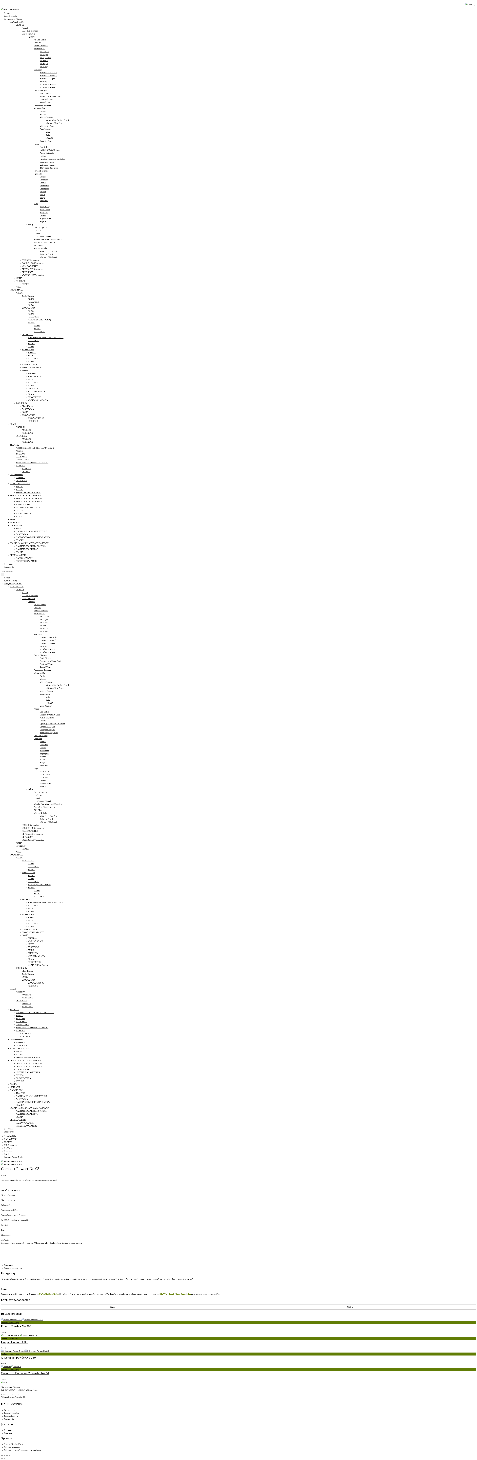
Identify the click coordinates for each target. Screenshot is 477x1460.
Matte (48, 697)
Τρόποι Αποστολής (11, 1413)
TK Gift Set (44, 616)
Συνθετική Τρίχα (46, 664)
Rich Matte (38, 810)
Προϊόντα (31, 602)
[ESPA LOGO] (470, 4)
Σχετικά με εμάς (10, 16)
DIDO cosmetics (28, 599)
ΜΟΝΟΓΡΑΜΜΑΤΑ (36, 956)
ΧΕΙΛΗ (19, 852)
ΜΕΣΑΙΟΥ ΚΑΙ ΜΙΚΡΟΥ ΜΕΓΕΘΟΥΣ (32, 1027)
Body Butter (44, 771)
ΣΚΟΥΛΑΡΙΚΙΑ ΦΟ (36, 983)
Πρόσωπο (38, 739)
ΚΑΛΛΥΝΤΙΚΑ (16, 587)
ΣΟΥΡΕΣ (19, 1054)
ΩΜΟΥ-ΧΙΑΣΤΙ (22, 1025)
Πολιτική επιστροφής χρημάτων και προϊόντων (22, 1450)
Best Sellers (44, 712)
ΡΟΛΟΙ (13, 989)
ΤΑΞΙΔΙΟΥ (20, 1019)
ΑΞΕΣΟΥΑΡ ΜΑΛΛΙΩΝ (20, 1048)
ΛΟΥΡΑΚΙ (26, 995)
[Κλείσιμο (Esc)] (9, 1455)
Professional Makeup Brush (50, 661)
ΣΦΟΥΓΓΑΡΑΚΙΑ (23, 1078)
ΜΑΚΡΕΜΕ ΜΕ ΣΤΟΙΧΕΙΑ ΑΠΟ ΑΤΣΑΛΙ (45, 902)
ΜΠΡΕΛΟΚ (15, 1087)
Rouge (42, 762)
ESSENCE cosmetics (30, 825)
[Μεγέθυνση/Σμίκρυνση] (2, 1455)
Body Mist (44, 777)
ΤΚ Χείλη (44, 631)
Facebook (8, 1430)
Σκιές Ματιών (45, 694)
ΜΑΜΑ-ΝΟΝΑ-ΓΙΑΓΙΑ (38, 965)
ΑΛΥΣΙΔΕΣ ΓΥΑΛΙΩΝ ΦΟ (27, 1114)
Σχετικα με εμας (10, 1410)
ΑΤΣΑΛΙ (19, 858)
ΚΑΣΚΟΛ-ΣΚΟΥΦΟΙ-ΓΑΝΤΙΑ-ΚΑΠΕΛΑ (33, 1102)
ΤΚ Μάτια (44, 625)
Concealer (44, 745)
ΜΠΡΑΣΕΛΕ (27, 998)
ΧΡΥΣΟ (31, 870)
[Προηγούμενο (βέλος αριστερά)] (2, 1458)
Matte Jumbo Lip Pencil (49, 816)
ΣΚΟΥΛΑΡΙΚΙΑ (28, 873)
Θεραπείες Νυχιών (47, 727)
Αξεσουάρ (38, 634)
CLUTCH (26, 1036)
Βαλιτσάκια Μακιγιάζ (48, 640)
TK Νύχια (44, 619)
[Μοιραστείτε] (7, 1455)
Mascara (43, 679)
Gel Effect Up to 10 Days (50, 715)
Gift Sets (37, 608)
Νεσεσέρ (43, 646)
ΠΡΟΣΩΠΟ (21, 846)
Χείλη (30, 789)
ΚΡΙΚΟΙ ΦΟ (33, 986)
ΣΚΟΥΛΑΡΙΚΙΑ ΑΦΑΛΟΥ (33, 932)
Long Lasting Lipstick (42, 801)
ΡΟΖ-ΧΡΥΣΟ (33, 867)
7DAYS (25, 593)
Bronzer (43, 742)
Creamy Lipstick (40, 792)
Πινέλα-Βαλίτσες (40, 736)
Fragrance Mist (46, 783)
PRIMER (25, 849)
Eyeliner (43, 676)
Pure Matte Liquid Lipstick (44, 807)
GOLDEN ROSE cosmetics (33, 828)
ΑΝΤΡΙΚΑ (20, 1042)
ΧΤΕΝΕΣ (20, 1081)
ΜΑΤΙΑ (19, 843)
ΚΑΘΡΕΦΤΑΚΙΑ (23, 1069)
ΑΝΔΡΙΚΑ (32, 938)
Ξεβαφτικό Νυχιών (47, 730)
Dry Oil (43, 780)
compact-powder (75, 1243)
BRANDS (20, 590)
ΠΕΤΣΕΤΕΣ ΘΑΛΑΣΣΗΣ (26, 1126)
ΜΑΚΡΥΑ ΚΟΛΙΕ (35, 941)
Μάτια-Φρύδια (39, 673)
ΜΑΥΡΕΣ (32, 917)
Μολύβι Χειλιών (40, 813)
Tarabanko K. (39, 613)
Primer (42, 759)
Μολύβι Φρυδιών (47, 691)
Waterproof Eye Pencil (54, 688)
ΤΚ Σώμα (44, 628)
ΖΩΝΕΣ (13, 1084)
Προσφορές (8, 564)
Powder (43, 756)
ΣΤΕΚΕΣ (19, 1051)
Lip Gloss (37, 795)
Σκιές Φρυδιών (46, 706)
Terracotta (44, 765)
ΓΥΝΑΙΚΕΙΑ (21, 1001)
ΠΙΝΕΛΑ (20, 1075)
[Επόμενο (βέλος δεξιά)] (4, 1458)
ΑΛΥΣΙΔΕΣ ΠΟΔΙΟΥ (31, 929)
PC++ (25, 1397)
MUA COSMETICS (30, 831)
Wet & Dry (50, 703)
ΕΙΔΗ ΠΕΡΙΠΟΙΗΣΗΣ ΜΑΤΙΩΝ (29, 1066)
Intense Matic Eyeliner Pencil (57, 685)
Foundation (44, 750)
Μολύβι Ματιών (46, 682)
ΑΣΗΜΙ (31, 864)
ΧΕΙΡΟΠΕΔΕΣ (28, 914)
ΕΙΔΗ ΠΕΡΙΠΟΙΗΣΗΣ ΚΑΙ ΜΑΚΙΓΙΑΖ (26, 1060)
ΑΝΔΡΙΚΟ (20, 992)
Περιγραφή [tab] (8, 1265)
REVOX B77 (27, 837)
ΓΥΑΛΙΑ (19, 1117)
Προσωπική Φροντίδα (42, 670)
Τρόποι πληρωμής (11, 1416)
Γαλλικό (43, 721)
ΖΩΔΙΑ (31, 959)
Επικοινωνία (9, 567)
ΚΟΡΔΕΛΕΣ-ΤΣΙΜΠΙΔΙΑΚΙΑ (28, 1057)
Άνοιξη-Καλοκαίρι (47, 718)
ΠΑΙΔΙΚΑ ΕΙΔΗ (16, 1090)
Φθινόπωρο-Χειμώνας (49, 733)
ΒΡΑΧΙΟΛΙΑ (27, 899)
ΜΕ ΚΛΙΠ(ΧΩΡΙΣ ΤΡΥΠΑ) (39, 885)
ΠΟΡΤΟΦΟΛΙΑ (16, 1039)
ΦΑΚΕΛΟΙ (20, 1030)
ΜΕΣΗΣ (19, 1016)
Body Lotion (45, 774)
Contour (43, 748)
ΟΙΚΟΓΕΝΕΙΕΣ (34, 962)
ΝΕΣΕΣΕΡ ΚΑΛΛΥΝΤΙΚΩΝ (28, 1072)
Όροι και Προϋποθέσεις (13, 1444)
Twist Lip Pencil (46, 819)
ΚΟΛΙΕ (25, 935)
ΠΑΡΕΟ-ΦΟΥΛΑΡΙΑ (25, 1123)
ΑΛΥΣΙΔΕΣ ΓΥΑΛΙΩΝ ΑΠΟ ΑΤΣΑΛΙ (31, 1111)
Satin (48, 700)
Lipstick (37, 798)
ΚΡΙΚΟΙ (31, 887)
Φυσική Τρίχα (45, 667)
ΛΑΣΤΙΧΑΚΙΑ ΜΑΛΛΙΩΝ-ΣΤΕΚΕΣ (31, 1096)
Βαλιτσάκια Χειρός (47, 643)
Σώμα (36, 768)
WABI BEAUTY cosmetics (33, 840)
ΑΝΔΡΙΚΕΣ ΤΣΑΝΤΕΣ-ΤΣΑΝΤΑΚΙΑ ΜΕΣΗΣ (35, 1013)
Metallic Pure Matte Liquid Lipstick (48, 804)
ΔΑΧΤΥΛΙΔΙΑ (28, 861)
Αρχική (7, 13)
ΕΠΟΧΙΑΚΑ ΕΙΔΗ (18, 1120)
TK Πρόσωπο (45, 622)
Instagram (8, 1433)
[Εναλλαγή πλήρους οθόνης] (4, 1455)
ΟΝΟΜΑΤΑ (33, 953)
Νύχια (36, 709)
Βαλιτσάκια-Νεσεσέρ (48, 637)
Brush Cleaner (45, 658)
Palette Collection (41, 610)
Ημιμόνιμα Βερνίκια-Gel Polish (52, 724)
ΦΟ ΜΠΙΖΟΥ (21, 968)
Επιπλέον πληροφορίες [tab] (13, 1268)
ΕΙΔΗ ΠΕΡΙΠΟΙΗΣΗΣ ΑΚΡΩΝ (29, 1063)
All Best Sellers (40, 605)
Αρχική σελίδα (10, 1136)
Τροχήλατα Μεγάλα (48, 649)
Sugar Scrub (44, 786)
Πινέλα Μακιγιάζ (40, 655)
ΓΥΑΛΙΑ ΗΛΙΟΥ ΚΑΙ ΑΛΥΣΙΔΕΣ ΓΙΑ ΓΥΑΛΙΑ (29, 1108)
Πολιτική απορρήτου (12, 1447)
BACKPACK (21, 1022)
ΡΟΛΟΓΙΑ (20, 1105)
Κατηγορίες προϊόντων (13, 19)
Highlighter (44, 753)
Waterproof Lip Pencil (48, 822)
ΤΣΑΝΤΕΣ (14, 1010)
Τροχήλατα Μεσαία (47, 652)
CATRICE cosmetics (30, 596)
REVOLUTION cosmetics (32, 834)
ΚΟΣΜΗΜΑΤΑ (16, 855)
